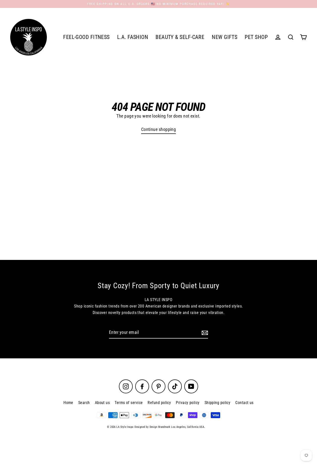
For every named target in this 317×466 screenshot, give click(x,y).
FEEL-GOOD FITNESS (86, 37)
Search (84, 402)
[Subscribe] (204, 333)
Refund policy (159, 402)
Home (68, 402)
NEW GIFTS (224, 37)
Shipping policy (218, 402)
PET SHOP (256, 37)
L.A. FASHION (132, 37)
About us (102, 402)
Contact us (244, 402)
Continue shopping (158, 129)
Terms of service (129, 402)
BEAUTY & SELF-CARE (180, 37)
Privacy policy (187, 402)
